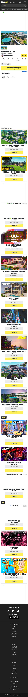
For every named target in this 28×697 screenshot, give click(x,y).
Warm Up (14, 662)
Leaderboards (14, 684)
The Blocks (14, 673)
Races (14, 664)
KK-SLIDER (14, 326)
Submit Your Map (14, 681)
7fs (15, 490)
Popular (14, 683)
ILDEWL (15, 353)
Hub (10, 64)
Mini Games (14, 646)
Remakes (14, 668)
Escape (14, 636)
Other (4, 64)
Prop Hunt (14, 635)
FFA (14, 638)
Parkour (25, 9)
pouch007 (14, 464)
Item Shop (14, 686)
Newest (14, 644)
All (14, 665)
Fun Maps (14, 652)
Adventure (14, 655)
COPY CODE (14, 152)
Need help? (24, 71)
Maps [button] (13, 2)
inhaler (15, 575)
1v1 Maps (14, 626)
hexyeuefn (14, 437)
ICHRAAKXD (14, 273)
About (14, 689)
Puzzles (14, 631)
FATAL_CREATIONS (8, 55)
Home (4, 9)
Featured (14, 667)
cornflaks (15, 522)
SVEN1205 (15, 299)
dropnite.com (19, 695)
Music (14, 651)
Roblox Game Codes (14, 688)
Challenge (14, 672)
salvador (15, 246)
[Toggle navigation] (25, 2)
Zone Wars (14, 647)
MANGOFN (15, 220)
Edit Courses (18, 9)
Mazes (14, 654)
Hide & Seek (14, 633)
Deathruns (10, 9)
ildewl (15, 173)
